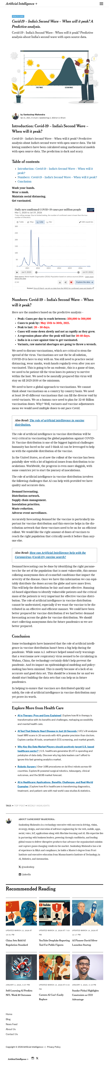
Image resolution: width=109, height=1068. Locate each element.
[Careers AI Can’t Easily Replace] (54, 967)
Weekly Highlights (38, 805)
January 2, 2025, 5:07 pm (18, 985)
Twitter (37, 1058)
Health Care (18, 16)
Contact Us (12, 1034)
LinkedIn (26, 875)
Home (9, 1014)
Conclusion (25, 181)
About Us (11, 1029)
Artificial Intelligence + (22, 3)
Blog (8, 1019)
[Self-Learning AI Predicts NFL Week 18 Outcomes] (21, 967)
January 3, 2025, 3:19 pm (84, 985)
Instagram (33, 1058)
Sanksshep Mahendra (40, 819)
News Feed (11, 1024)
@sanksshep (27, 867)
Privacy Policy (53, 1047)
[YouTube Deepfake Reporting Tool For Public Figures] (54, 913)
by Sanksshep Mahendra (32, 114)
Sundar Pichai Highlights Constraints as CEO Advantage (85, 995)
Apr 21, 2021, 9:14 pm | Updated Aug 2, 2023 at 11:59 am (43, 118)
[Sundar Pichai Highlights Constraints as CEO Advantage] (87, 967)
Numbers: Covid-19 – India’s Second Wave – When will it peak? (57, 177)
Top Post (19, 805)
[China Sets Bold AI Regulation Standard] (21, 913)
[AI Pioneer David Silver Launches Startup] (87, 913)
